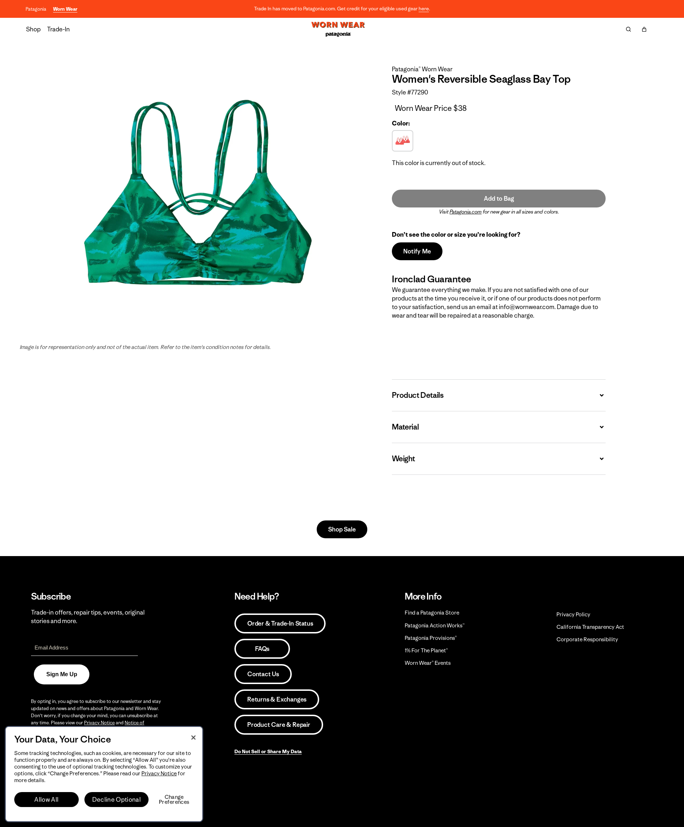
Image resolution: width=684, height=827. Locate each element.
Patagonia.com (466, 212)
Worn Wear (65, 9)
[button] (644, 29)
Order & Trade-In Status (280, 623)
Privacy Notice (99, 723)
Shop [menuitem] (33, 29)
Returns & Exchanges (276, 699)
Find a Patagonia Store (432, 612)
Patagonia (36, 9)
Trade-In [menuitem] (58, 29)
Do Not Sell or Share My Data (268, 751)
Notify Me (417, 251)
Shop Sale (342, 529)
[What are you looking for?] (628, 29)
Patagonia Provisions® (431, 638)
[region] (104, 774)
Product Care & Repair (278, 725)
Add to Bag (499, 198)
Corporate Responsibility (587, 639)
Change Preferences (174, 800)
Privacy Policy (573, 614)
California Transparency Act (590, 626)
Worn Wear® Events (428, 662)
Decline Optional (116, 799)
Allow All (46, 799)
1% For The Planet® (426, 650)
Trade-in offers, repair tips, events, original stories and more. (88, 616)
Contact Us (263, 674)
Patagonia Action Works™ (435, 625)
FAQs (262, 649)
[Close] (193, 737)
